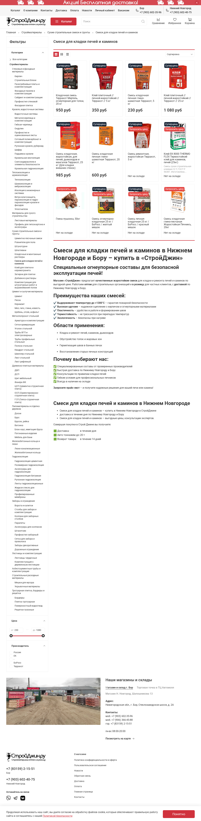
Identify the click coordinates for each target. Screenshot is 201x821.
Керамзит (20, 304)
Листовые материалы (26, 220)
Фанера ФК (20, 382)
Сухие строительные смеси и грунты (68, 32)
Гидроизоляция (20, 456)
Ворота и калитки (24, 505)
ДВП (17, 370)
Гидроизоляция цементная (28, 461)
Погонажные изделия (26, 433)
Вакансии (123, 10)
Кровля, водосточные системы (28, 109)
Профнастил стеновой (26, 101)
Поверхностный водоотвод (28, 605)
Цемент (18, 296)
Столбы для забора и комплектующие (25, 510)
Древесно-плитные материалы (28, 365)
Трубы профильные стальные (25, 340)
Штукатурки (21, 246)
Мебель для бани (23, 437)
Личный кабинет (105, 10)
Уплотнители (21, 209)
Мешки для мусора (24, 582)
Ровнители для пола (25, 242)
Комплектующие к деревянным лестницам (27, 563)
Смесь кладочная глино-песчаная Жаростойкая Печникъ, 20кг (177, 223)
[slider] (11, 635)
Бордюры (19, 597)
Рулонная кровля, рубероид (29, 146)
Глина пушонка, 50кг (68, 218)
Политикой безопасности (57, 815)
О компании (30, 10)
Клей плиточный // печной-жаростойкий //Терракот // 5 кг (105, 98)
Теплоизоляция (22, 179)
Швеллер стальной (24, 354)
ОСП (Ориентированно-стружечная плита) (27, 394)
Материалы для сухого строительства (23, 214)
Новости (87, 10)
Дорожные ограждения (27, 549)
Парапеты (20, 523)
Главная (11, 32)
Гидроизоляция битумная (28, 475)
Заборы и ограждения (23, 501)
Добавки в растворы (25, 278)
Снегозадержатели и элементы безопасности (27, 163)
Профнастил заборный (26, 534)
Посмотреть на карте (118, 738)
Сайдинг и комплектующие (29, 97)
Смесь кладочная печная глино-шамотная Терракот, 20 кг (106, 158)
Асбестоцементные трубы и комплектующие (26, 570)
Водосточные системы (26, 114)
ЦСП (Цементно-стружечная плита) (29, 387)
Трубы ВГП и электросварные (23, 334)
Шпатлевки (20, 250)
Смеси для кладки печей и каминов (28, 262)
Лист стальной (22, 357)
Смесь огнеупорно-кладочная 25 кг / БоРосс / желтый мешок (103, 223)
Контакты (46, 10)
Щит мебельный (23, 378)
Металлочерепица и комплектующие (25, 119)
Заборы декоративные (26, 545)
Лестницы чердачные (26, 558)
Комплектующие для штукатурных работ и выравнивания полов (26, 285)
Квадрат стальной (24, 350)
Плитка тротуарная (25, 601)
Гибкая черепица (23, 124)
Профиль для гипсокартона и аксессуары (30, 225)
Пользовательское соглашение (90, 765)
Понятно (178, 814)
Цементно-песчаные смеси (28, 238)
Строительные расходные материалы (25, 576)
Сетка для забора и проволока (25, 540)
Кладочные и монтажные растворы (28, 255)
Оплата (74, 10)
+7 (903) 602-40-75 (181, 10)
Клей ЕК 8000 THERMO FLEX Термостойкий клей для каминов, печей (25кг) (177, 158)
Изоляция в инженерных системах (27, 191)
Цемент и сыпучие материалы (27, 291)
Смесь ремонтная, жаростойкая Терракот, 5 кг (142, 156)
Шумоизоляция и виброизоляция (23, 185)
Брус (17, 417)
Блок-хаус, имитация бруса (29, 429)
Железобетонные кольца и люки (26, 442)
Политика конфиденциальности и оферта (95, 760)
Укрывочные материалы (27, 586)
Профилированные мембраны (24, 495)
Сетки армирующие (25, 324)
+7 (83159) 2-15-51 (20, 769)
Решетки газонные (24, 609)
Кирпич (18, 76)
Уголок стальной (23, 328)
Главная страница (83, 791)
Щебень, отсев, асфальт (27, 312)
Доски (18, 413)
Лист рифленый (23, 361)
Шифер (18, 150)
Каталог (15, 10)
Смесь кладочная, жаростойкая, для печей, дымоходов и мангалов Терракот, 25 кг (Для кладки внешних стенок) (69, 160)
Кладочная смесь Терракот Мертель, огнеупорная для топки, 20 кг (70, 99)
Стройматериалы (32, 32)
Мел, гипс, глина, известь (27, 308)
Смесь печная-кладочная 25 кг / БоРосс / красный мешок (138, 223)
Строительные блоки (25, 80)
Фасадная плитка (24, 105)
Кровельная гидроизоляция (29, 168)
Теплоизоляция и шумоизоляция (21, 174)
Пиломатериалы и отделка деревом (26, 407)
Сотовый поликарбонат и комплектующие (28, 140)
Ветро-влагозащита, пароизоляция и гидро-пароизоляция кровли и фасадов (27, 201)
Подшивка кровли (24, 153)
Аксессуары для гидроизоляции (23, 470)
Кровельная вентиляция (27, 158)
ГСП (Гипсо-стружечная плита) (27, 401)
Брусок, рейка (22, 421)
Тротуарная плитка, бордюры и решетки (28, 592)
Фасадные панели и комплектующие (25, 92)
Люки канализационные (27, 448)
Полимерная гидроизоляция (29, 465)
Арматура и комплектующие (29, 320)
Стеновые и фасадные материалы (23, 70)
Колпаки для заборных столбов (26, 517)
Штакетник (20, 531)
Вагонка (19, 425)
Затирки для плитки (25, 274)
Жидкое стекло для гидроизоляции (24, 489)
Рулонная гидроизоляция (28, 479)
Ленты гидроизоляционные (29, 483)
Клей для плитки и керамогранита (24, 269)
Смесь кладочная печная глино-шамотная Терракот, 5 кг (141, 99)
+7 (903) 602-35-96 (150, 10)
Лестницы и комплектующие (27, 553)
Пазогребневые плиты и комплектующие (27, 85)
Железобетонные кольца (28, 452)
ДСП (17, 374)
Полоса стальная (24, 346)
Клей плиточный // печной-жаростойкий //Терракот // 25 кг (177, 98)
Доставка (61, 10)
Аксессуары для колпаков (28, 527)
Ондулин (19, 128)
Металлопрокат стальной (25, 316)
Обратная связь (82, 776)
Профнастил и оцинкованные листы (26, 134)
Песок (18, 300)
